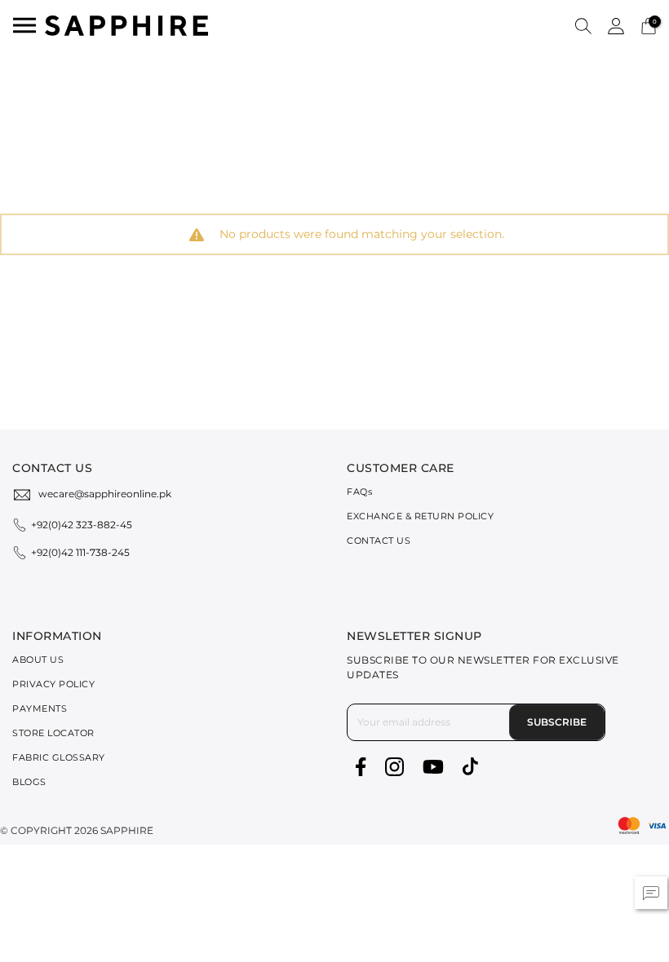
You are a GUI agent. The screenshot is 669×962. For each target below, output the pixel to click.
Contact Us (378, 540)
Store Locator (53, 733)
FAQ (359, 491)
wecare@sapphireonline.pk (104, 494)
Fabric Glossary (58, 757)
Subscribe (557, 722)
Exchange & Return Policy (420, 516)
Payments (39, 708)
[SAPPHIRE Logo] (126, 24)
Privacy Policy (53, 684)
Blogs (29, 782)
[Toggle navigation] (24, 25)
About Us (38, 659)
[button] (583, 25)
